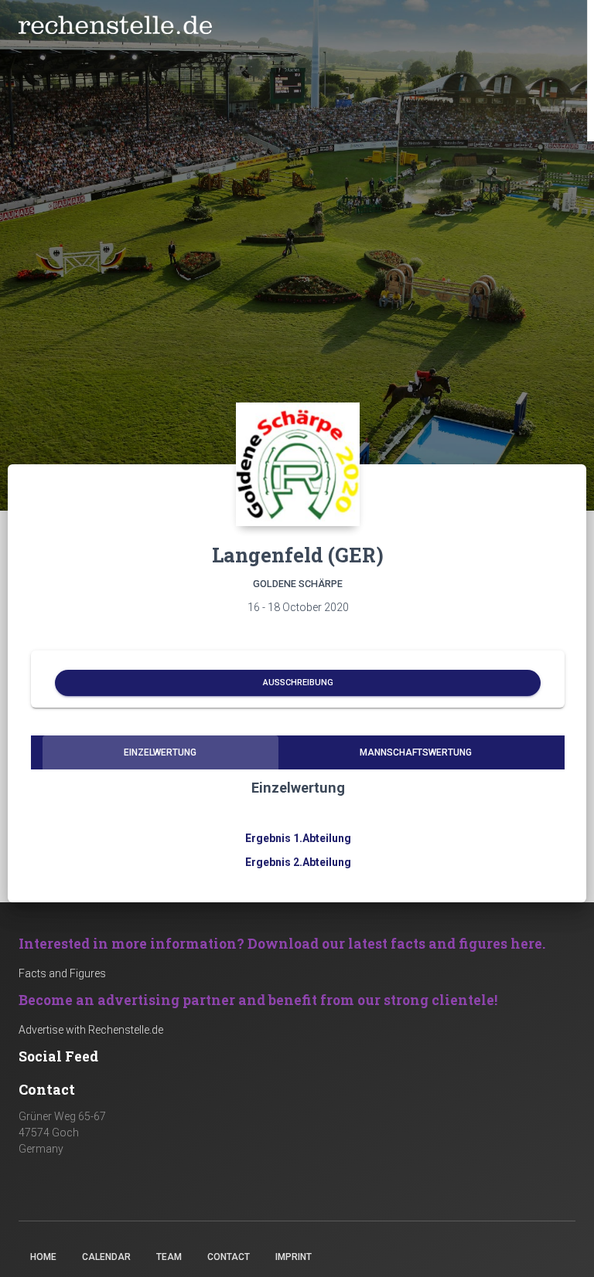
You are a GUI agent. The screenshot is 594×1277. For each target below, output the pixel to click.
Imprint (293, 1257)
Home (43, 1257)
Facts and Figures (62, 973)
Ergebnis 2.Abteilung (298, 862)
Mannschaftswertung (416, 752)
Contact (228, 1257)
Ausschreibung (298, 683)
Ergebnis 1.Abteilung (298, 838)
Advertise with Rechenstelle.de (91, 1030)
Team (169, 1257)
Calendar (106, 1257)
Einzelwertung (160, 752)
